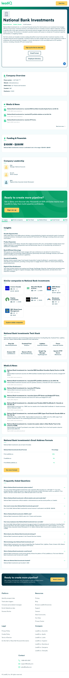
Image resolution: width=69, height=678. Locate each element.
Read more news (60, 126)
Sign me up (11, 210)
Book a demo (57, 579)
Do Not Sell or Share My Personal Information (15, 641)
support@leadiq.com (27, 664)
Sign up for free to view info (34, 47)
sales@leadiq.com (26, 667)
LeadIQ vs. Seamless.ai (42, 644)
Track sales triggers (7, 601)
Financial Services (31, 536)
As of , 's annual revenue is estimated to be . (29, 507)
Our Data (38, 618)
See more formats (11, 470)
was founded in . (17, 562)
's (23, 515)
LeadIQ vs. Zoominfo (41, 631)
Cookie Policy (6, 634)
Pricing (37, 598)
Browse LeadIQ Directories (43, 605)
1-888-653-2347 (25, 660)
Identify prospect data (8, 598)
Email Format (34, 53)
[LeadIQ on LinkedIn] (65, 674)
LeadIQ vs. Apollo (40, 634)
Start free (61, 3)
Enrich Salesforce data (8, 608)
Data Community (40, 614)
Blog (36, 601)
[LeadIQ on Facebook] (62, 674)
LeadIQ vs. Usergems (41, 647)
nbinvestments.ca (33, 500)
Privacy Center (39, 621)
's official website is (30, 499)
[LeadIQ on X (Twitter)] (63, 674)
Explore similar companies (14, 322)
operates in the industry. (22, 535)
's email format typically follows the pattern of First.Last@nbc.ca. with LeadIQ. (33, 553)
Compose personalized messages (12, 605)
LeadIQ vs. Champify (41, 650)
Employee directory (34, 58)
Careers (37, 611)
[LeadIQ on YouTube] (66, 674)
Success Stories (6, 611)
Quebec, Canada (17, 24)
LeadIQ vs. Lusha (40, 637)
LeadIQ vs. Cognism (41, 641)
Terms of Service (7, 637)
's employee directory (49, 527)
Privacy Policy (6, 631)
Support (37, 608)
